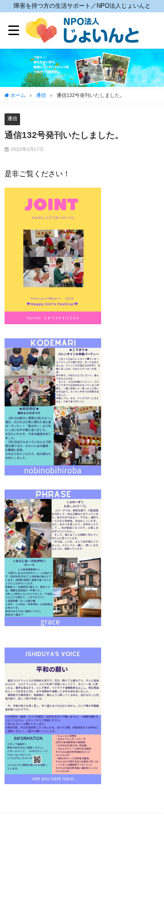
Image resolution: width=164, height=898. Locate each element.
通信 (12, 118)
